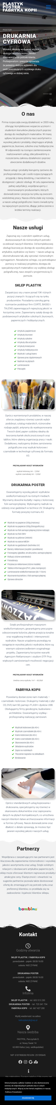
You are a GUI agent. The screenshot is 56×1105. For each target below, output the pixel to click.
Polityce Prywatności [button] (13, 1092)
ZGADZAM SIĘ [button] (28, 1098)
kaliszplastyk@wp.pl (28, 1020)
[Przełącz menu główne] (48, 7)
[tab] (51, 89)
